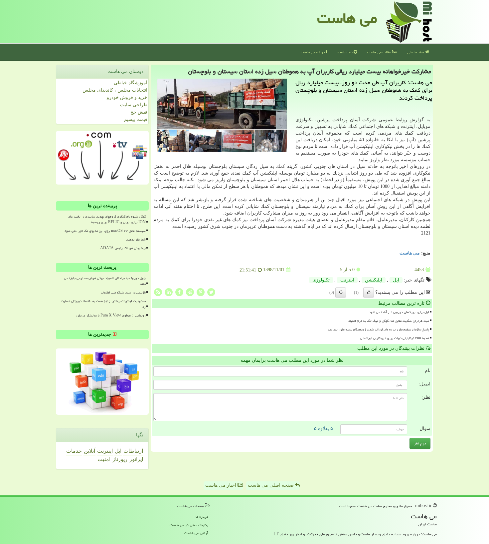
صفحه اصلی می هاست (271, 485)
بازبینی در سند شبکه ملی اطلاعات (123, 292)
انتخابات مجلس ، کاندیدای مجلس (114, 90)
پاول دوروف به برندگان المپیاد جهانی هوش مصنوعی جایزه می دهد (105, 281)
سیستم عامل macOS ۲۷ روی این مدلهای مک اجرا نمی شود (105, 231)
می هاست (347, 18)
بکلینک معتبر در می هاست (189, 524)
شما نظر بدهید (136, 239)
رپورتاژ (119, 459)
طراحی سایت (133, 104)
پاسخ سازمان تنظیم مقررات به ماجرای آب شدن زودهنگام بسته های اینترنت (378, 329)
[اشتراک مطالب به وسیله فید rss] (158, 291)
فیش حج (138, 112)
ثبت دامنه (346, 52)
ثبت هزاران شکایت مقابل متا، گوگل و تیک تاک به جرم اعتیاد (388, 320)
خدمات (74, 451)
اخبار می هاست (221, 485)
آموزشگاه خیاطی (130, 82)
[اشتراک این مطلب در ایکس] (211, 291)
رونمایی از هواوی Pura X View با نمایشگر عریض (111, 315)
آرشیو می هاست (196, 532)
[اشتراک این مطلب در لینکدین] (168, 291)
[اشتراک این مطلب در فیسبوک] (179, 291)
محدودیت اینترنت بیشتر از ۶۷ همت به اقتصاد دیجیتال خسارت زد (103, 304)
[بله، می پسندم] (368, 292)
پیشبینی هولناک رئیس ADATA (123, 248)
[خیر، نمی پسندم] (340, 292)
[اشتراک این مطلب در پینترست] (200, 291)
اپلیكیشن (373, 279)
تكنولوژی (321, 279)
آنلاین (89, 451)
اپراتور (136, 459)
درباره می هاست (313, 52)
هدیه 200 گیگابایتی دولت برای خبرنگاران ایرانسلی (394, 338)
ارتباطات (133, 451)
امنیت (103, 459)
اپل (396, 279)
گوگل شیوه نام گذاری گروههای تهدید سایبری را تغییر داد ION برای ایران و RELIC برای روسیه (107, 219)
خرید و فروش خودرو (127, 97)
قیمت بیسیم (135, 119)
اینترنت (347, 279)
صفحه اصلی (416, 52)
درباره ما (202, 516)
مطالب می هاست (379, 52)
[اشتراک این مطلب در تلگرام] (190, 291)
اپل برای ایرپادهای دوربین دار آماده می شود (399, 312)
